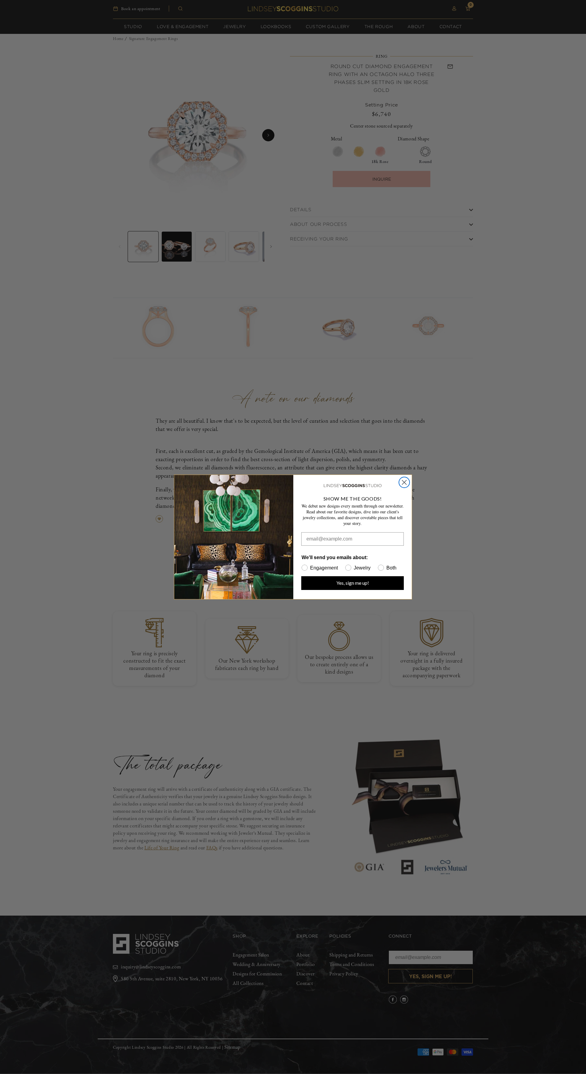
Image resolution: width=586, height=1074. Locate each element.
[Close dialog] (404, 482)
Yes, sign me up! (352, 583)
